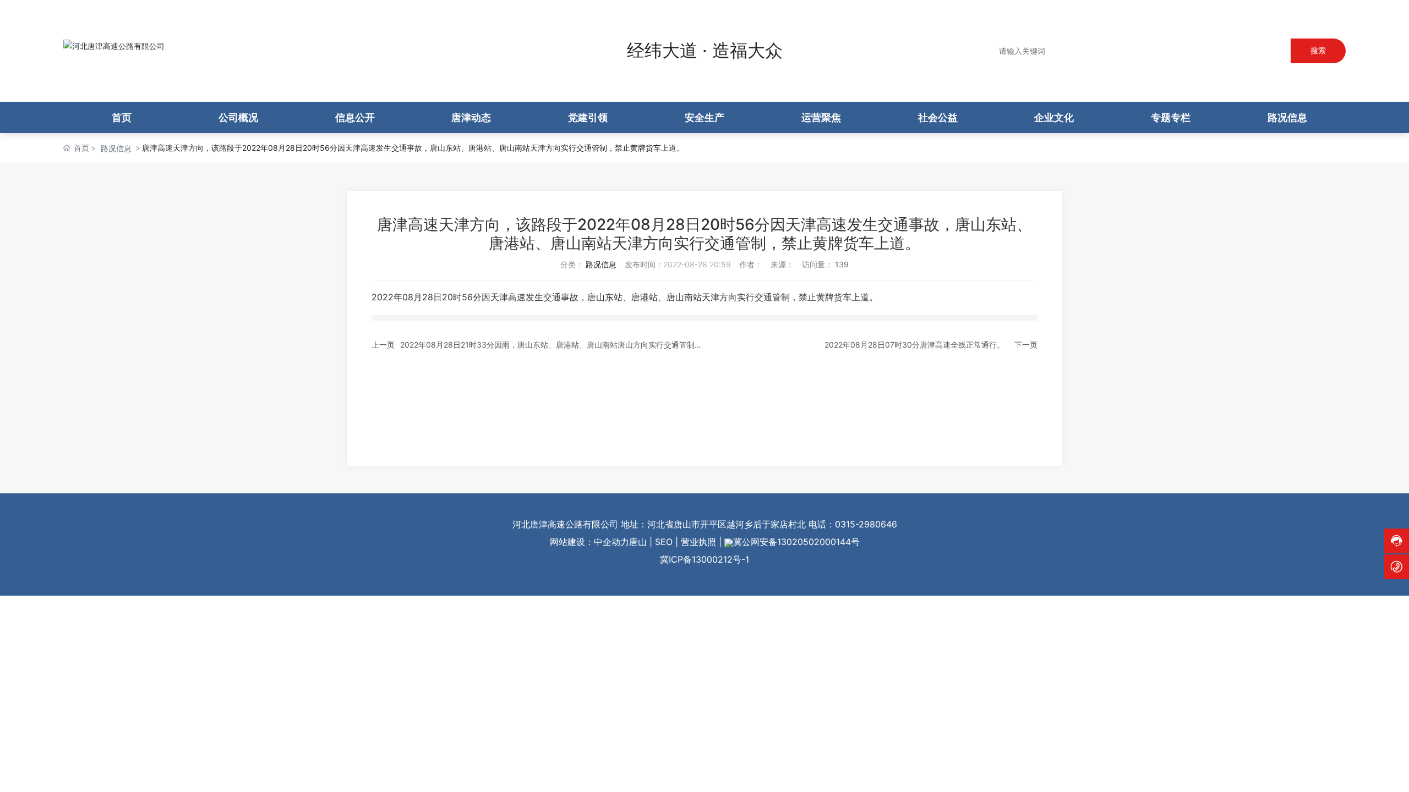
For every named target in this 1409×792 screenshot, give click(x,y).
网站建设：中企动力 (589, 541)
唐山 (638, 541)
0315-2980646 (866, 524)
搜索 (1318, 50)
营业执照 (698, 541)
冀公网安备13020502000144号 (796, 541)
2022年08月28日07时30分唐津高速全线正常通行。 (914, 344)
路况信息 (116, 148)
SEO (664, 541)
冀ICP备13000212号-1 (704, 559)
